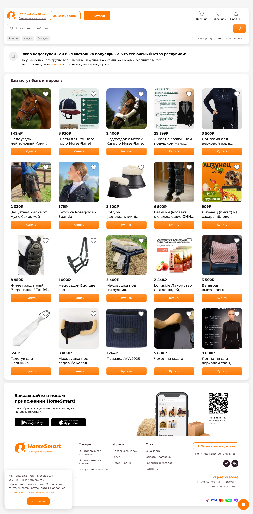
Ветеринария (121, 462)
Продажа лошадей (125, 450)
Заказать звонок (65, 16)
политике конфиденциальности (32, 492)
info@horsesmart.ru (225, 486)
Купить (31, 151)
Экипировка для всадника (90, 452)
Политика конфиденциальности (216, 453)
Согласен (38, 501)
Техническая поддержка (32, 18)
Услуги (116, 456)
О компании (154, 450)
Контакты (152, 468)
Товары (56, 64)
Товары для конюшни (93, 469)
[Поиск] (239, 28)
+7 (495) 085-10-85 (32, 14)
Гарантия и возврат (159, 462)
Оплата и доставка (158, 456)
